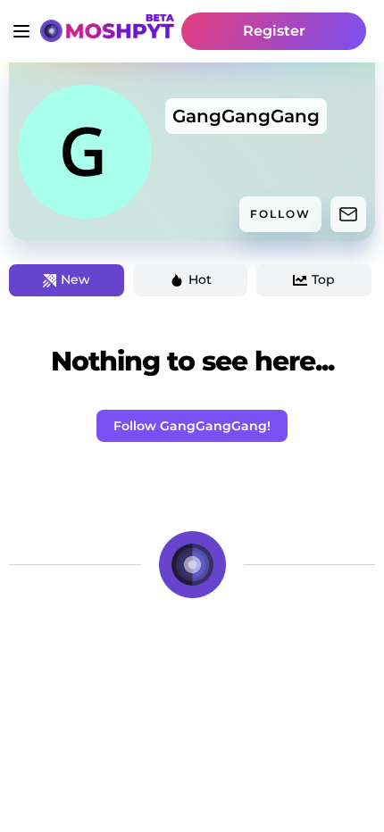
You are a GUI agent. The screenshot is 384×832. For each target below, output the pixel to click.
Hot (200, 279)
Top (323, 279)
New (75, 279)
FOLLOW (280, 213)
